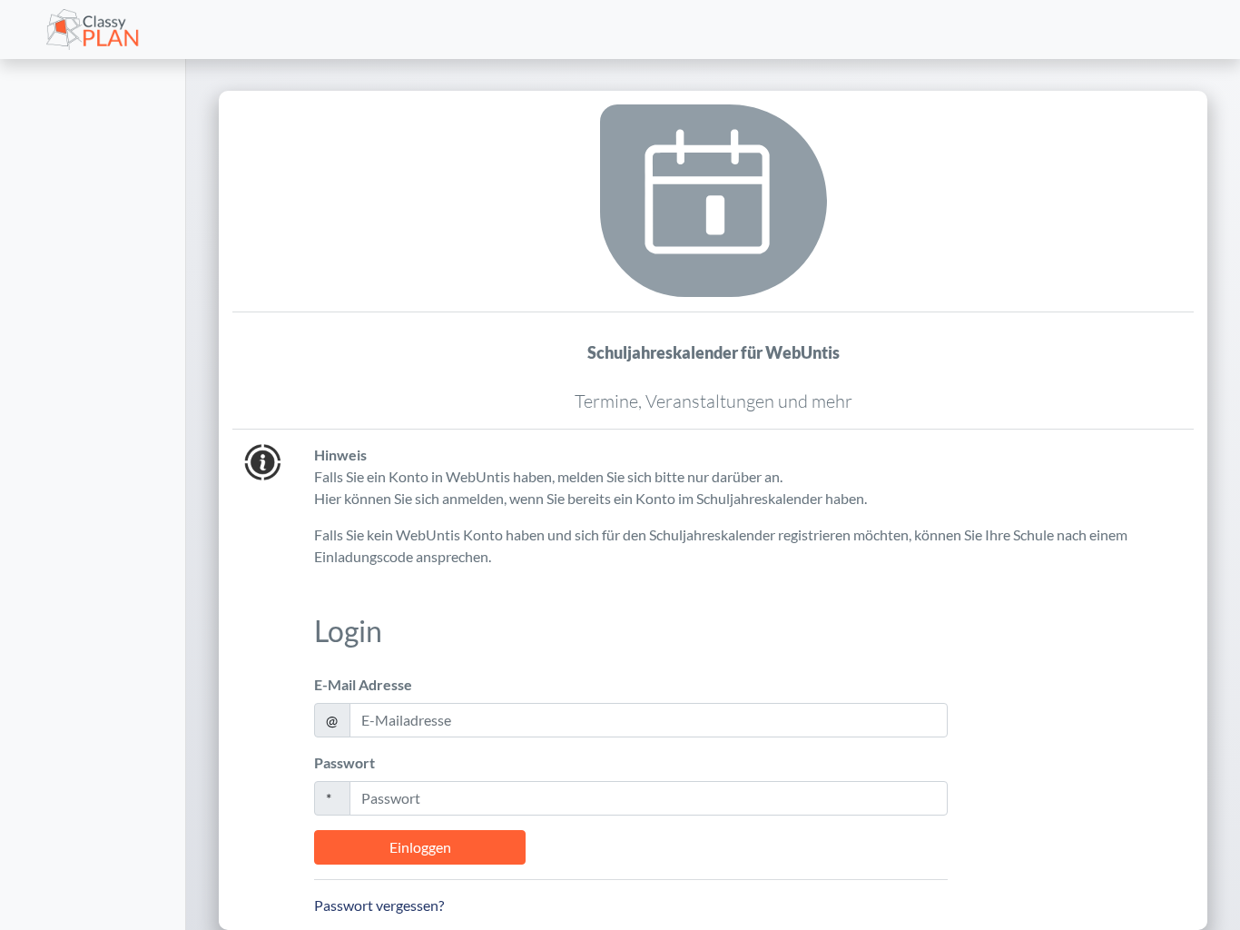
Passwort (344, 762)
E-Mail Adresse (363, 684)
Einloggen (420, 847)
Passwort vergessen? (379, 905)
